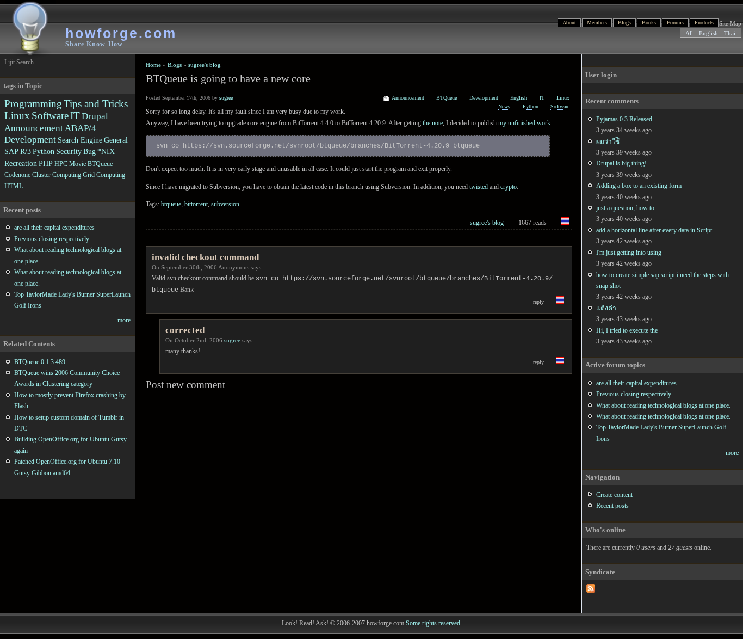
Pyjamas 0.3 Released (624, 119)
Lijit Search (19, 62)
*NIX (106, 151)
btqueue (171, 204)
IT (542, 98)
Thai (729, 33)
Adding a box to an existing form (639, 185)
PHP (46, 163)
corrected (185, 330)
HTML (13, 186)
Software (559, 106)
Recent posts (612, 505)
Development (483, 98)
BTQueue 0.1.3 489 (39, 362)
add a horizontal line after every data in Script (654, 230)
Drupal (95, 116)
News (504, 106)
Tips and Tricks (96, 103)
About (569, 23)
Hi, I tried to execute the (627, 330)
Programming (33, 103)
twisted (478, 187)
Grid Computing (104, 175)
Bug (89, 151)
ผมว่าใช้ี (608, 141)
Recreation (20, 163)
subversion (225, 204)
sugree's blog (204, 65)
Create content (614, 495)
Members (597, 23)
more (732, 453)
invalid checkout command (205, 257)
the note (433, 123)
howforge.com (121, 33)
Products (704, 23)
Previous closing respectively (633, 394)
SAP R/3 (17, 151)
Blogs (624, 23)
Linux (562, 98)
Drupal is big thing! (621, 163)
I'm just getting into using (628, 252)
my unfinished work (524, 123)
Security (69, 151)
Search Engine (80, 140)
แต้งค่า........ (612, 308)
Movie (77, 164)
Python (530, 106)
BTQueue (446, 98)
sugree (226, 98)
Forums (675, 23)
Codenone (17, 175)
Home (153, 65)
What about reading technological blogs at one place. (663, 405)
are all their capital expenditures (636, 383)
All (689, 33)
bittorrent (196, 204)
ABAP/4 (80, 128)
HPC (60, 164)
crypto (508, 187)
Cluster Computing (56, 175)
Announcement (408, 98)
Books (649, 23)
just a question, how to (625, 208)
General (116, 140)
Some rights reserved (433, 623)
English (708, 33)
